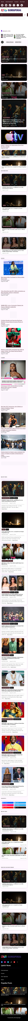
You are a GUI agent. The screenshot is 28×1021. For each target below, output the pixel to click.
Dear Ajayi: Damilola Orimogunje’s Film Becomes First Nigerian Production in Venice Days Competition (8, 36)
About (2, 1)
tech (7, 74)
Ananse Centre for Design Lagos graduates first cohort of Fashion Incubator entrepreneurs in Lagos (13, 466)
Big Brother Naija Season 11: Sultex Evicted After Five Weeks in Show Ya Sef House (12, 768)
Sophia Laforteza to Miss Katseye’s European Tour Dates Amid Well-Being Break (13, 639)
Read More (4, 521)
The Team (22, 1)
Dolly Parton (10, 42)
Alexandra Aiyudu (6, 125)
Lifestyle (4, 734)
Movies (12, 247)
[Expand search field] (25, 14)
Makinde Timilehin (5, 738)
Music (11, 56)
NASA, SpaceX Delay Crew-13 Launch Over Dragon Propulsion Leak (14, 77)
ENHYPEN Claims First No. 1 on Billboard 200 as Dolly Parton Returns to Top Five (21, 36)
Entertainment (5, 56)
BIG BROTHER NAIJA (7, 226)
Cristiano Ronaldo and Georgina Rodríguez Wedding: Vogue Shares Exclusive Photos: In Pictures (12, 334)
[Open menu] (2, 15)
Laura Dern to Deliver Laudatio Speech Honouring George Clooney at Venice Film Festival (13, 799)
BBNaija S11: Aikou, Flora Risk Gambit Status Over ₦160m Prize (13, 95)
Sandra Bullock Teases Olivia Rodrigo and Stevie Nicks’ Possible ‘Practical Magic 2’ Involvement (13, 251)
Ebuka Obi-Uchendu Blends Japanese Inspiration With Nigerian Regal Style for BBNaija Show (12, 703)
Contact (16, 1)
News (15, 56)
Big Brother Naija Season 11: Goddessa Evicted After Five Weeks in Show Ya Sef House (13, 736)
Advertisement (9, 1)
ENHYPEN (18, 42)
